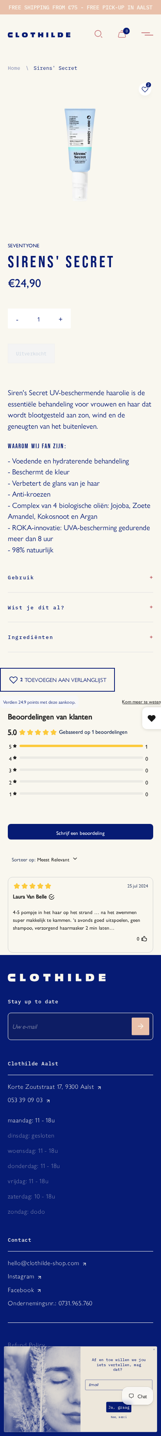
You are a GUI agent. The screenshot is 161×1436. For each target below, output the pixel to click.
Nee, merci (119, 1417)
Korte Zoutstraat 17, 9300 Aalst (51, 1086)
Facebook (21, 1290)
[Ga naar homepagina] (47, 34)
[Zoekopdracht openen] (98, 34)
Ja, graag (118, 1407)
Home (14, 67)
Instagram (21, 1276)
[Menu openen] (147, 34)
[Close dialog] (154, 1349)
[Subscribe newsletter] (140, 1026)
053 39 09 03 (25, 1100)
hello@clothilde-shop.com (43, 1263)
